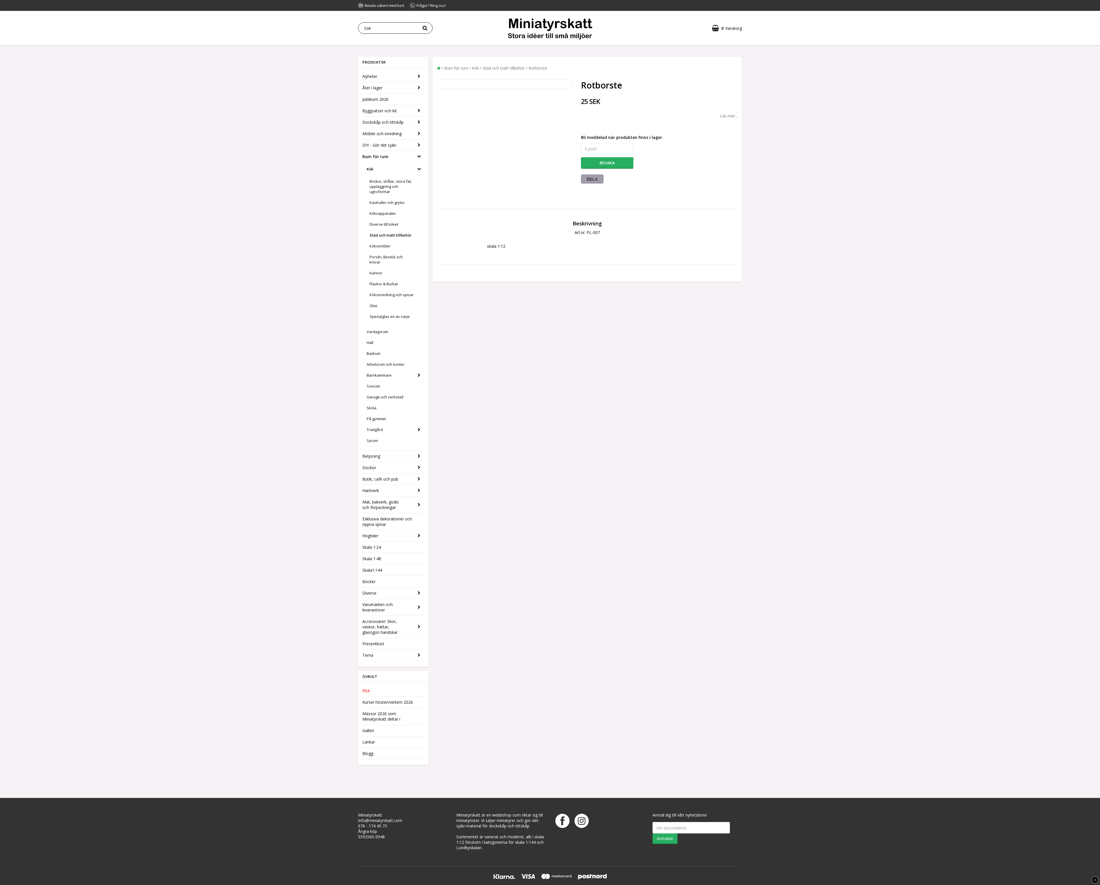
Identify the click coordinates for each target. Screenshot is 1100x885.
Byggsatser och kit (379, 110)
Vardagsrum (377, 331)
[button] (727, 28)
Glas (374, 305)
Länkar (368, 742)
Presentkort (373, 643)
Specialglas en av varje (390, 316)
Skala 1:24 (371, 547)
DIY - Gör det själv (379, 145)
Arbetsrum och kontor (385, 364)
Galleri (368, 730)
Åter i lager (372, 88)
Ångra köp (367, 831)
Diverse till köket (384, 224)
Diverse (369, 593)
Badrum (373, 353)
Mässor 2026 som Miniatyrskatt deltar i (381, 716)
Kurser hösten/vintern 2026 (387, 702)
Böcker (369, 581)
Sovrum (373, 386)
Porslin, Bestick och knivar (386, 259)
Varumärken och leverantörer (377, 607)
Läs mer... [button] (729, 116)
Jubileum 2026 (375, 99)
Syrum (372, 440)
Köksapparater (383, 213)
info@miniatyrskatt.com (380, 820)
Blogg (367, 753)
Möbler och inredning (382, 133)
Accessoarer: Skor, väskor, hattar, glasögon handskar (380, 627)
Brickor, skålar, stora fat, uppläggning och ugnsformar (391, 186)
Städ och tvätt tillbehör (391, 235)
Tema (367, 655)
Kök (370, 169)
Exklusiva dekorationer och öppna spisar (387, 521)
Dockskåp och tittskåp (383, 122)
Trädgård (375, 429)
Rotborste (538, 68)
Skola (371, 407)
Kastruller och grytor (387, 202)
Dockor (369, 467)
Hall (370, 342)
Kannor (376, 273)
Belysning (371, 456)
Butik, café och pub (380, 479)
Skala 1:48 (371, 558)
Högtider (370, 535)
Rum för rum (375, 156)
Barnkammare (379, 375)
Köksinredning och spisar (392, 294)
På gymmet (376, 418)
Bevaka (607, 163)
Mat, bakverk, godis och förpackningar (380, 504)
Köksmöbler (380, 246)
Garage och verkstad (385, 397)
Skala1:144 (372, 570)
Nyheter (369, 76)
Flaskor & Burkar (384, 283)
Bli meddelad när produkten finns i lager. (622, 137)
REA (366, 690)
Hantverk (370, 490)
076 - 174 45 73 (372, 826)
